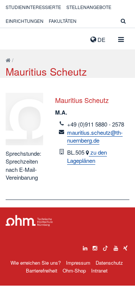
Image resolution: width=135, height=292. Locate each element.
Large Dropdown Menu (29, 220)
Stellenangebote (88, 7)
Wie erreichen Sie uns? (35, 262)
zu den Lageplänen (87, 156)
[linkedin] (85, 246)
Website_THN (17, 38)
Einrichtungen (25, 21)
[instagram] (95, 246)
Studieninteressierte (33, 7)
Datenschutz (109, 262)
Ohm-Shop (74, 270)
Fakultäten (62, 21)
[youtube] (116, 246)
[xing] (125, 246)
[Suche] (123, 21)
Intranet (99, 270)
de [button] (100, 39)
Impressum (78, 262)
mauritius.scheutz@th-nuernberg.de (95, 136)
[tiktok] (105, 246)
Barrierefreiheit (41, 270)
